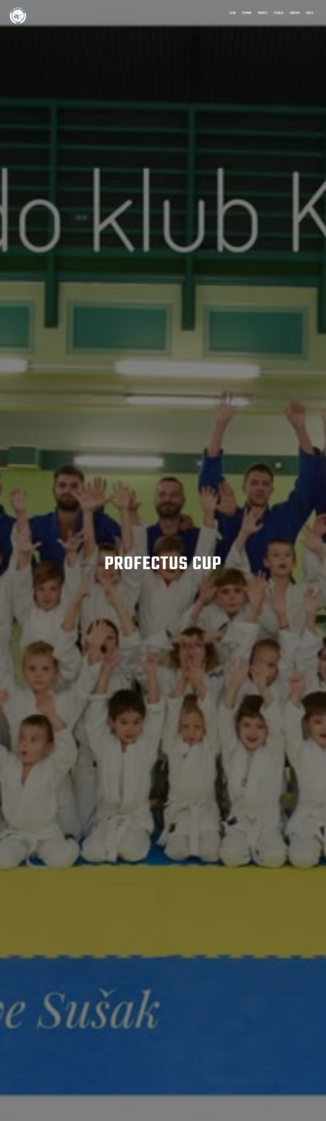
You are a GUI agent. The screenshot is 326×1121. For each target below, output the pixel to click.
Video (309, 13)
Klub (233, 13)
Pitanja (278, 13)
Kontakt (295, 13)
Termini (246, 13)
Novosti (262, 13)
